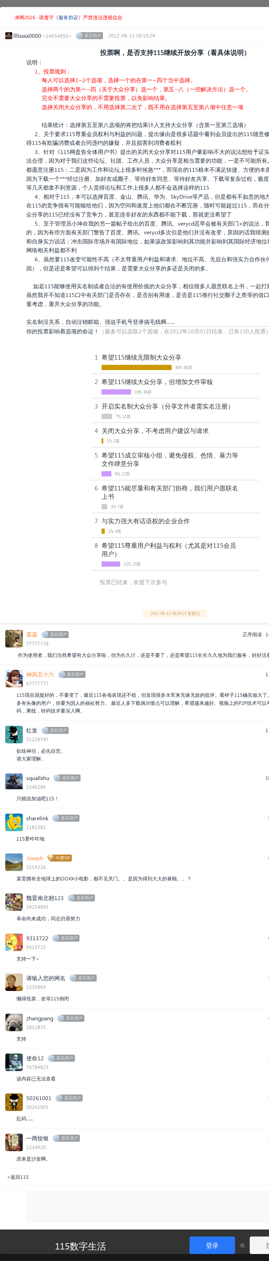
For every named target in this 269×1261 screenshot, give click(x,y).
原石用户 (92, 35)
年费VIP (63, 857)
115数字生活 (80, 1245)
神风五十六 (40, 674)
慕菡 (31, 634)
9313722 (37, 938)
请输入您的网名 (45, 978)
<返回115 (18, 1177)
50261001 (38, 1097)
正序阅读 (252, 634)
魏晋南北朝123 (45, 897)
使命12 (35, 1058)
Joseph (34, 858)
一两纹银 (37, 1138)
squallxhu (37, 777)
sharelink (37, 818)
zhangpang (39, 1018)
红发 (31, 730)
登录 (212, 1245)
